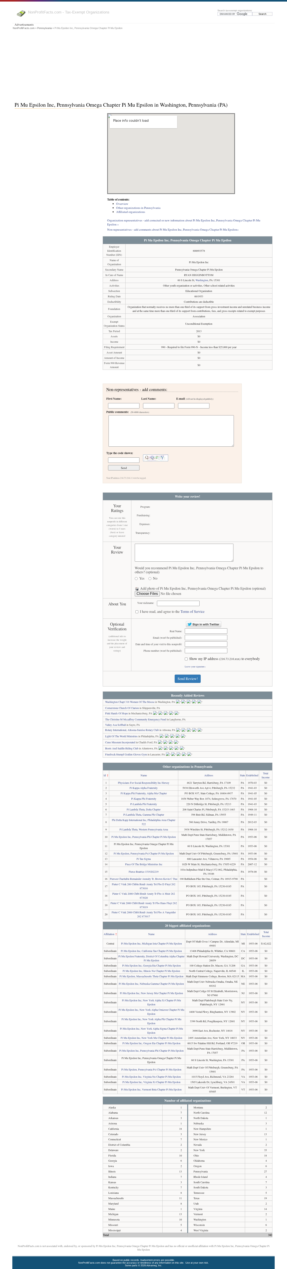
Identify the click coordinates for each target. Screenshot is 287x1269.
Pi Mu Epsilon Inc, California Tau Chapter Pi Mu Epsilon (151, 951)
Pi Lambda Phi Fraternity (143, 804)
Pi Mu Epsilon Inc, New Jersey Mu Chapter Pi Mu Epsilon (151, 993)
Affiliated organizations (130, 212)
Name (144, 775)
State (242, 775)
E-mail (194, 398)
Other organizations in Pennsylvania (138, 208)
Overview (122, 204)
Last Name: (148, 398)
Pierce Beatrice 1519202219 (144, 871)
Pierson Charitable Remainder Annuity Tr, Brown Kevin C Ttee (143, 879)
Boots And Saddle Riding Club (121, 748)
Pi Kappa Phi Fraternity (143, 798)
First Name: (114, 398)
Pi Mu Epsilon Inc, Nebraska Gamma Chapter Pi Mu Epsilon (151, 983)
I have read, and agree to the (172, 611)
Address (208, 775)
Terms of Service (192, 611)
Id (105, 775)
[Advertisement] (143, 64)
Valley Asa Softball (115, 724)
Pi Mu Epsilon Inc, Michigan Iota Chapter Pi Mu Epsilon (151, 943)
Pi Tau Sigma (144, 859)
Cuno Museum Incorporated (120, 742)
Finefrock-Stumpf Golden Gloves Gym (126, 754)
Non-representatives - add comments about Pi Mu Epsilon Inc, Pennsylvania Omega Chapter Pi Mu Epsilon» (173, 229)
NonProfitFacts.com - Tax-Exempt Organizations (68, 12)
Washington (202, 280)
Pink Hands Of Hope (116, 713)
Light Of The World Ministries (121, 736)
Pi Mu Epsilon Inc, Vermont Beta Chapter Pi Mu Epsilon (151, 1089)
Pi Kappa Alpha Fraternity (144, 788)
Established (252, 775)
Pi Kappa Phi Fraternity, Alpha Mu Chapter (144, 793)
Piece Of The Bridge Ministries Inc (143, 864)
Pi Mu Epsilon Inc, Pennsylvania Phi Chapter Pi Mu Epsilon (143, 837)
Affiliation (109, 934)
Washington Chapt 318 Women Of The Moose (129, 702)
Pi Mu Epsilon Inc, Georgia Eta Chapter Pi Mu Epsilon (151, 965)
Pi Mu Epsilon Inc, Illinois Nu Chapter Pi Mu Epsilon (151, 971)
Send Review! (188, 678)
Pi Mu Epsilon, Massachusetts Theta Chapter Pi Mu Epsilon (151, 976)
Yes (141, 578)
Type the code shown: (119, 453)
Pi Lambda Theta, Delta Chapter (144, 809)
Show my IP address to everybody (224, 659)
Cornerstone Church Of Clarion (122, 708)
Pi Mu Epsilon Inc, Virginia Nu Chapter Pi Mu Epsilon (151, 1076)
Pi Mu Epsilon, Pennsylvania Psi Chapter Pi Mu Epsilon (144, 853)
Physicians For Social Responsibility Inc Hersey (143, 782)
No (155, 578)
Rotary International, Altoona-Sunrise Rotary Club (132, 730)
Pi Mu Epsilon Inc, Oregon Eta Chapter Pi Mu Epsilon (151, 1043)
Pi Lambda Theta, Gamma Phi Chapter (143, 814)
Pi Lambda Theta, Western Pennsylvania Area (144, 829)
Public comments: (127, 412)
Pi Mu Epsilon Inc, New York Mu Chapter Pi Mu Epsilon (151, 1037)
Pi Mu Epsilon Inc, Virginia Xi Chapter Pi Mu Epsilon (151, 1082)
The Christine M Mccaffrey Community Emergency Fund (135, 719)
